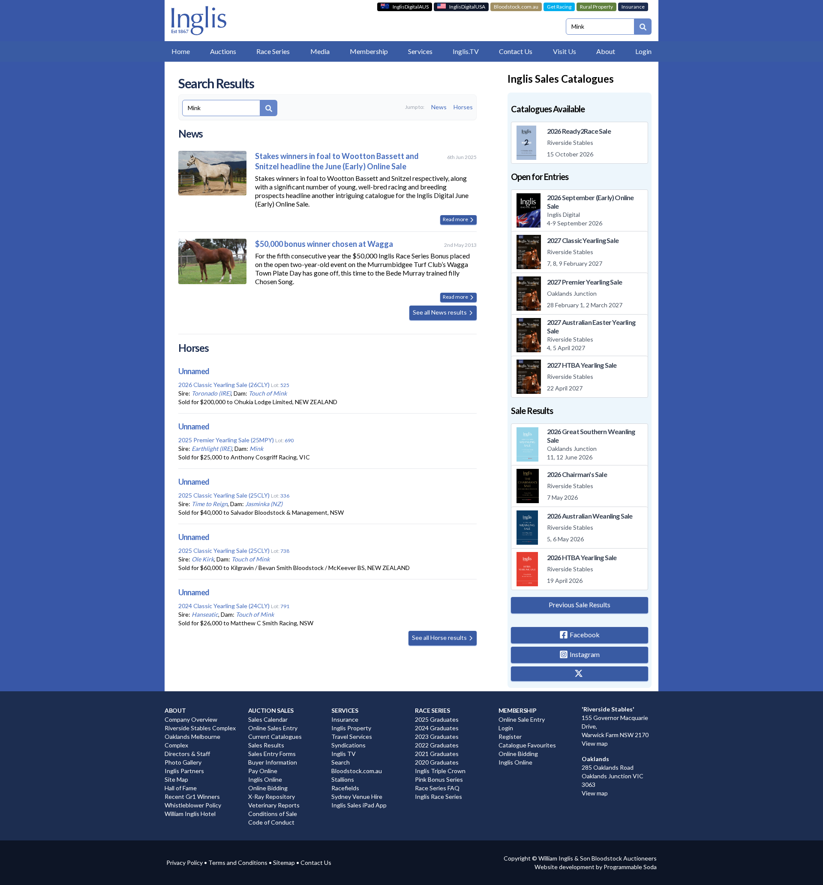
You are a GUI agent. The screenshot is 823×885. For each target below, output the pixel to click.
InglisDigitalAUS (411, 6)
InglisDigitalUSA (467, 6)
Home (180, 51)
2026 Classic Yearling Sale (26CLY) (224, 384)
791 (284, 606)
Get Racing (559, 6)
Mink (256, 448)
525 (284, 385)
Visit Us (564, 51)
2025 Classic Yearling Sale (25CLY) (224, 495)
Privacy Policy (184, 862)
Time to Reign (210, 503)
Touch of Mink (268, 393)
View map (595, 743)
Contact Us (315, 862)
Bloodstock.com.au (516, 6)
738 (284, 551)
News (439, 107)
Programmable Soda (630, 866)
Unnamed (193, 371)
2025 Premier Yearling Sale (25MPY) (226, 440)
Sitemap (284, 862)
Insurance (633, 6)
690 (289, 440)
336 (284, 495)
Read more (456, 219)
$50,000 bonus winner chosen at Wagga (324, 244)
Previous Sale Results (579, 604)
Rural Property (596, 6)
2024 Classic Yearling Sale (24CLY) (224, 605)
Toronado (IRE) (211, 393)
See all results (440, 312)
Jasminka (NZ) (263, 503)
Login (643, 51)
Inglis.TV (466, 51)
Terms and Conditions (237, 862)
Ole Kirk (203, 559)
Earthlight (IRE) (212, 448)
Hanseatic (205, 614)
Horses (463, 107)
